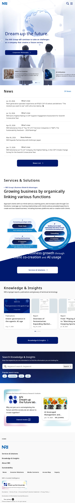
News (5, 472)
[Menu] (71, 3)
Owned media (22, 420)
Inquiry (57, 472)
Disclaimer (5, 492)
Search (66, 366)
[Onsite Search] (67, 3)
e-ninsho (12, 376)
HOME (4, 439)
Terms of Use (13, 492)
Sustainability (7, 468)
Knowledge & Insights (37, 340)
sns (21, 376)
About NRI (6, 463)
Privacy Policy (45, 492)
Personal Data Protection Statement (29, 492)
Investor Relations (17, 472)
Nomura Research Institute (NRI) (4, 3)
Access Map (47, 472)
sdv (28, 376)
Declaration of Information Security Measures (15, 496)
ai (4, 376)
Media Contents (33, 472)
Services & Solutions (37, 270)
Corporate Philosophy (21, 52)
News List (37, 163)
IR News (67, 91)
